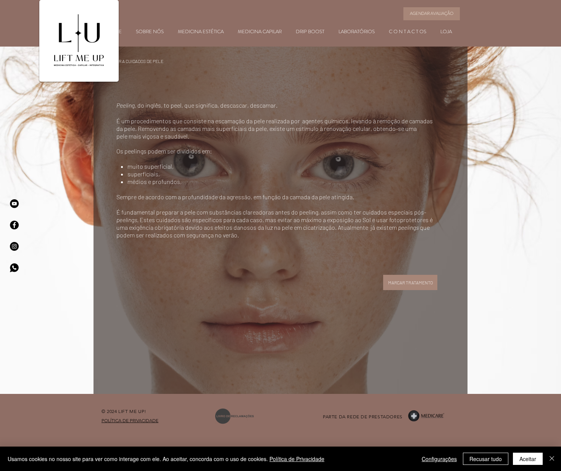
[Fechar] (551, 459)
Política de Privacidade (296, 459)
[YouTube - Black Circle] (14, 203)
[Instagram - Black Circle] (14, 246)
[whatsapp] (14, 267)
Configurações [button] (439, 459)
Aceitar (527, 459)
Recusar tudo (485, 459)
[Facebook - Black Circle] (14, 225)
